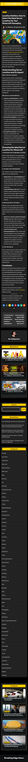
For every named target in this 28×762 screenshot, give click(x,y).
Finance (4, 526)
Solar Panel (5, 635)
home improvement (7, 558)
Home (3, 555)
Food (3, 533)
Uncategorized (6, 657)
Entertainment (6, 515)
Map (3, 584)
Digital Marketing (6, 508)
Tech (3, 642)
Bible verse (5, 471)
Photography (5, 609)
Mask (3, 591)
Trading (4, 649)
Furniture (4, 537)
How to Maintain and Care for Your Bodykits (13, 421)
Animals (4, 453)
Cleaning (4, 486)
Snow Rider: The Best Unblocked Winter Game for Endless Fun (13, 389)
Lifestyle (4, 569)
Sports (3, 639)
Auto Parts (5, 457)
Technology (5, 646)
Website (4, 671)
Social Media (5, 631)
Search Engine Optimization (9, 620)
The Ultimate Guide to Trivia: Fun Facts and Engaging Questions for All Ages (14, 358)
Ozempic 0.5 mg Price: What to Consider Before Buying (13, 745)
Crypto (3, 504)
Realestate (5, 617)
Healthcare (5, 551)
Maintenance (5, 580)
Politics (4, 613)
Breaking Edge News (13, 3)
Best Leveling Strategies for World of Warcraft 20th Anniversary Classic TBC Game (14, 374)
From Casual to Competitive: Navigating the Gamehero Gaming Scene (8, 319)
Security (4, 624)
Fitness (4, 529)
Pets (3, 606)
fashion (4, 518)
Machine (4, 577)
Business (4, 478)
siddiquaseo (10, 27)
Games (4, 12)
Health (3, 548)
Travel (3, 653)
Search (14, 405)
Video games (5, 664)
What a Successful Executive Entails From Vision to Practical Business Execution (13, 715)
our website (21, 289)
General (4, 544)
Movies (3, 595)
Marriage (4, 588)
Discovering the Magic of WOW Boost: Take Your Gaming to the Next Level (19, 319)
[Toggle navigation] (2, 4)
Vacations (4, 660)
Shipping (4, 628)
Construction (5, 500)
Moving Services (6, 599)
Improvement (5, 562)
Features (4, 522)
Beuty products (6, 467)
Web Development (6, 668)
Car (3, 482)
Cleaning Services (6, 489)
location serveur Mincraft (15, 52)
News (3, 602)
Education (4, 511)
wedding (4, 675)
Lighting (4, 573)
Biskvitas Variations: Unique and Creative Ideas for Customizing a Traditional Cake (14, 731)
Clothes (4, 493)
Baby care (4, 464)
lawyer (3, 566)
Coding (4, 497)
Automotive (5, 460)
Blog (3, 475)
